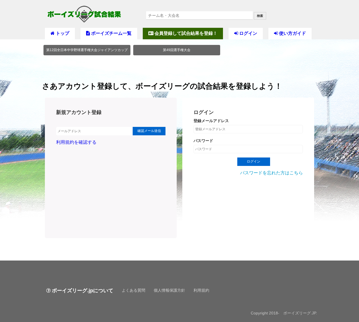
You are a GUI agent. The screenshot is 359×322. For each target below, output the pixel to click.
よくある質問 (133, 290)
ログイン (247, 33)
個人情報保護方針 (169, 290)
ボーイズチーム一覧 (111, 33)
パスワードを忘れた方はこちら (271, 172)
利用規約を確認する (76, 142)
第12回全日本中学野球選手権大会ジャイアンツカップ (87, 50)
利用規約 (201, 290)
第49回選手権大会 (176, 50)
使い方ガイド (292, 33)
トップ (62, 33)
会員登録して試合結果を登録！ (185, 33)
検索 (260, 15)
